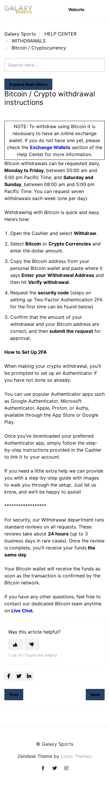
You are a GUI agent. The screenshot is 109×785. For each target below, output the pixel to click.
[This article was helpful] (15, 644)
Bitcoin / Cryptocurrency (39, 48)
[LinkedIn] (29, 676)
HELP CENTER (60, 34)
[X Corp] (19, 676)
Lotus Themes (76, 756)
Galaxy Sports (20, 34)
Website (76, 9)
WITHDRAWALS (29, 41)
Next (95, 694)
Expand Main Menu (28, 84)
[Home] (18, 9)
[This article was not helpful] (32, 644)
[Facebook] (8, 676)
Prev (13, 694)
